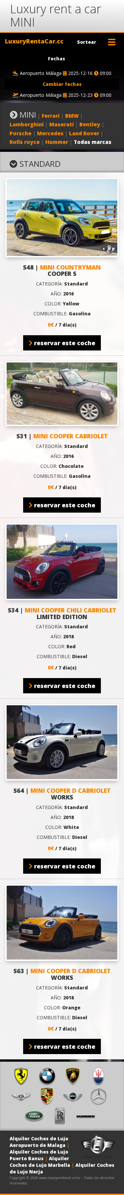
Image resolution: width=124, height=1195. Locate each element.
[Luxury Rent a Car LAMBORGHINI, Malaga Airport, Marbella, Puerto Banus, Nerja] (75, 1076)
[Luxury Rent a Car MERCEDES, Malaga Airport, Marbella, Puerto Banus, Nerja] (101, 1096)
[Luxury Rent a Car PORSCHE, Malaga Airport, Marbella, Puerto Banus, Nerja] (49, 1096)
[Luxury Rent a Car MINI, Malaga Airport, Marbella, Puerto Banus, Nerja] (75, 1096)
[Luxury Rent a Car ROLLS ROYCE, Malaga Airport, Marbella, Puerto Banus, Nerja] (62, 1115)
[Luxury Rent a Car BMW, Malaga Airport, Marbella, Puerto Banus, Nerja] (49, 1076)
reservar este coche (63, 343)
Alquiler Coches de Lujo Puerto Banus (39, 1155)
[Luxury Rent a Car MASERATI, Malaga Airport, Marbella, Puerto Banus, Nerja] (101, 1076)
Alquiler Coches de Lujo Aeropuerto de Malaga (39, 1141)
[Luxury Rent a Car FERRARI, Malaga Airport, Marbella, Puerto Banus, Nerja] (23, 1076)
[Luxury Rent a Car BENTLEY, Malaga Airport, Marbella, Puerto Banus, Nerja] (23, 1096)
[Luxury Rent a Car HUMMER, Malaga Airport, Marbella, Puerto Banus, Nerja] (88, 1115)
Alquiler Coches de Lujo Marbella (40, 1161)
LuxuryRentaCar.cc (34, 41)
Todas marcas (92, 142)
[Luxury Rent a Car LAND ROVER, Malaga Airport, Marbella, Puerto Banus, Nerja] (36, 1115)
